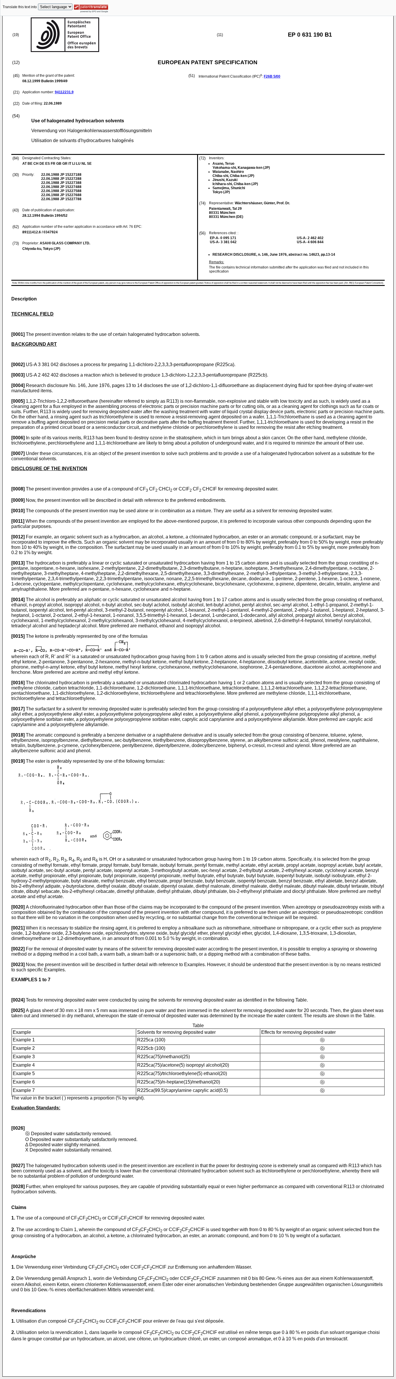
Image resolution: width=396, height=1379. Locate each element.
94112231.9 (64, 92)
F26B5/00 (272, 76)
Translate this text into (20, 7)
